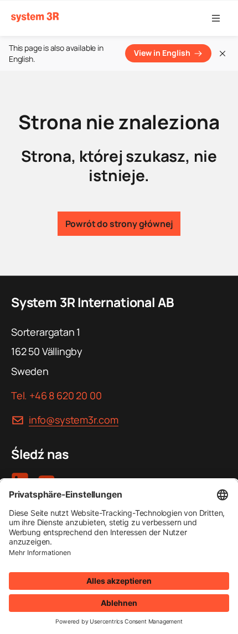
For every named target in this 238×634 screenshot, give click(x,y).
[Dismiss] (222, 53)
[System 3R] (35, 17)
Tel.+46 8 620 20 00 (56, 395)
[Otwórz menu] (216, 18)
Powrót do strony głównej (119, 224)
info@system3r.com (73, 419)
